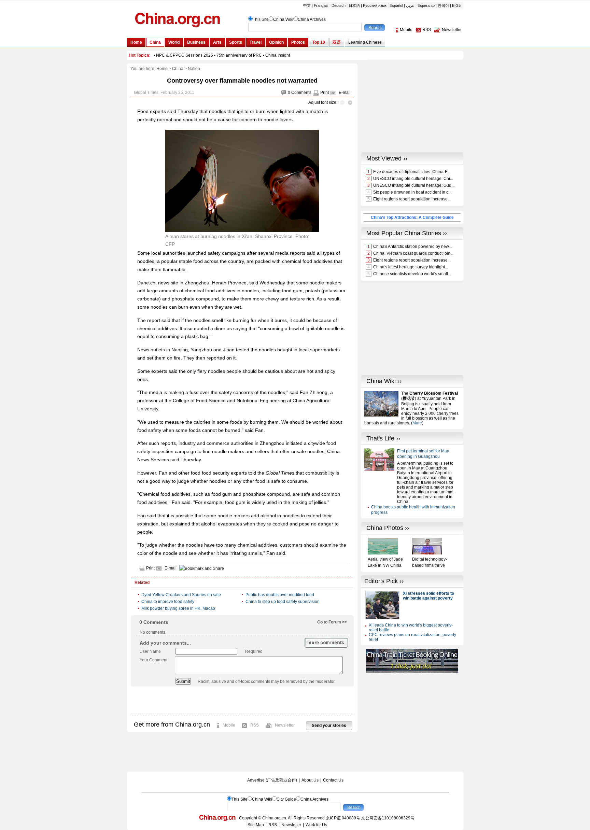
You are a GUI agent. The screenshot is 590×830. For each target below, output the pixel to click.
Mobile (229, 725)
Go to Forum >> (332, 622)
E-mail (345, 92)
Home (162, 68)
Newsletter (285, 725)
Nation (194, 68)
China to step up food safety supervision (282, 601)
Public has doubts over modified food (279, 594)
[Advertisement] (242, 700)
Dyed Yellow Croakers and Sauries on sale (181, 594)
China (177, 68)
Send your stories (329, 725)
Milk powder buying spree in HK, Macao (178, 608)
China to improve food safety (167, 601)
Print (324, 92)
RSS (254, 725)
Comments (301, 92)
